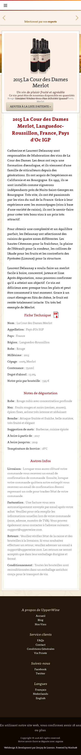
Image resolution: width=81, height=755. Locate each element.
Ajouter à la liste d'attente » (30, 106)
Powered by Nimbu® (66, 747)
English (40, 698)
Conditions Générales (40, 648)
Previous (4, 17)
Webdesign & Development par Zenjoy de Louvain (29, 747)
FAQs (40, 640)
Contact (40, 644)
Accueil (40, 615)
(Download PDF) (56, 315)
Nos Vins (40, 624)
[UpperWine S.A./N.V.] (40, 5)
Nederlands (40, 693)
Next (77, 17)
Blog (40, 619)
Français (40, 689)
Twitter (40, 673)
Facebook (40, 669)
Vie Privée (40, 653)
